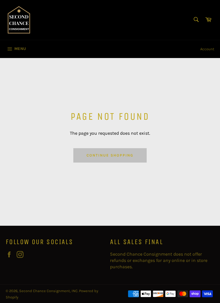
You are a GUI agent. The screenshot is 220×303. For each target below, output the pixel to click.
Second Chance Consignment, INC (48, 291)
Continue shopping (110, 155)
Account (207, 49)
